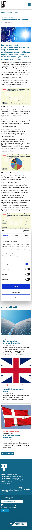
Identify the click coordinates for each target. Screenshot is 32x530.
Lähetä (5, 510)
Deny (16, 297)
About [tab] (26, 235)
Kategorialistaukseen (7, 453)
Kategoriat (9, 12)
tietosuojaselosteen (6, 507)
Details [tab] (16, 235)
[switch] (27, 269)
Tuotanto (15, 12)
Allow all (16, 286)
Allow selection (16, 292)
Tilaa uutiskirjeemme (7, 498)
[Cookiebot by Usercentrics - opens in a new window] (23, 231)
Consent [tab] (5, 235)
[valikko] (29, 4)
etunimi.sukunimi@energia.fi (15, 480)
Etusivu (3, 12)
